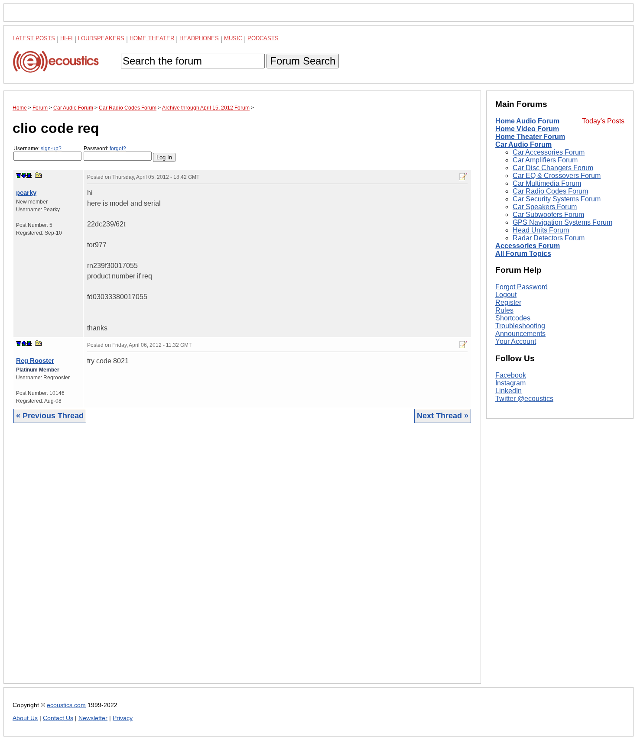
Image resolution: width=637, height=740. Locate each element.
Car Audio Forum (523, 144)
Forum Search (302, 61)
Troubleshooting (520, 326)
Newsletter (92, 718)
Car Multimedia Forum (547, 183)
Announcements (520, 333)
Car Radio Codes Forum (550, 191)
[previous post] (23, 343)
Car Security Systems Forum (557, 199)
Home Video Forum (527, 128)
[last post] (29, 175)
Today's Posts (603, 121)
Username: (37, 148)
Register (508, 302)
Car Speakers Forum (545, 206)
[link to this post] (38, 175)
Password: (105, 148)
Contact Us (58, 718)
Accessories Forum (527, 245)
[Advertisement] (242, 560)
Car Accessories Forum (549, 152)
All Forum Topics (523, 253)
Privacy (123, 718)
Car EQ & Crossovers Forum (557, 175)
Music (233, 38)
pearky (26, 192)
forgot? (118, 148)
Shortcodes (512, 318)
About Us (25, 718)
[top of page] (18, 175)
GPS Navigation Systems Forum (562, 222)
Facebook (510, 375)
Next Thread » (442, 415)
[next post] (23, 175)
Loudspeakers (101, 38)
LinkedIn (508, 390)
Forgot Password (521, 287)
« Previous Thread (50, 415)
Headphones (199, 38)
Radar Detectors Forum (549, 238)
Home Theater (152, 38)
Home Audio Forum (527, 121)
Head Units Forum (541, 230)
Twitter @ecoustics (524, 398)
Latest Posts (34, 38)
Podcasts (263, 38)
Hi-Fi (66, 38)
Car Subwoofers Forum (548, 214)
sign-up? (51, 148)
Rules (504, 310)
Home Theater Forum (530, 136)
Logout (506, 294)
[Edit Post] (463, 176)
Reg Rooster (35, 360)
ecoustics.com (66, 705)
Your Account (515, 341)
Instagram (510, 383)
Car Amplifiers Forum (545, 160)
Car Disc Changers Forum (553, 167)
